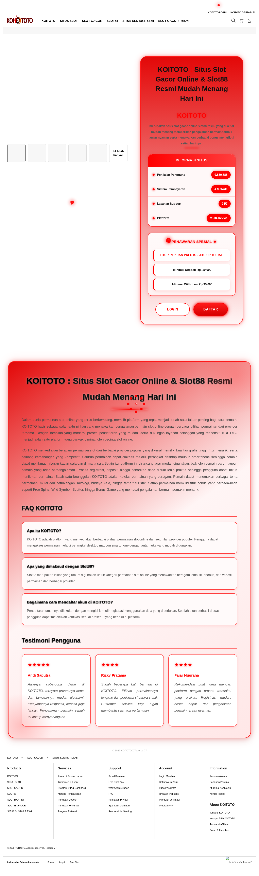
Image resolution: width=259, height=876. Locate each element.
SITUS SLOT (14, 782)
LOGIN (172, 309)
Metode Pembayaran (69, 793)
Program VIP (166, 805)
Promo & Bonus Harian (70, 776)
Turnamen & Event (68, 782)
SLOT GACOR (15, 788)
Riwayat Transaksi (169, 793)
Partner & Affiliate (219, 824)
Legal (62, 862)
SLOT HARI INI (15, 799)
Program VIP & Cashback (72, 788)
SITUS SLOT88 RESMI (19, 811)
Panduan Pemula (219, 782)
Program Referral (67, 811)
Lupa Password (167, 788)
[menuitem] (48, 21)
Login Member (167, 776)
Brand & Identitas (219, 830)
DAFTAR (210, 309)
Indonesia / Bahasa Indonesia (23, 862)
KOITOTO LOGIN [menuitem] (217, 12)
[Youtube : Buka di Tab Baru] (108, 859)
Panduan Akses (218, 776)
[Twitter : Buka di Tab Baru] (94, 859)
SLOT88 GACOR (16, 805)
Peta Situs (75, 862)
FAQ (110, 793)
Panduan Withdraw (68, 805)
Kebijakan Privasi (118, 799)
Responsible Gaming (120, 811)
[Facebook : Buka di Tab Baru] (87, 859)
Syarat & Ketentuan (119, 805)
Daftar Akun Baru (168, 782)
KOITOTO (12, 776)
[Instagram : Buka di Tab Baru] (101, 859)
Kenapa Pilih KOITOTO (222, 818)
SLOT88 (11, 793)
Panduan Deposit (67, 799)
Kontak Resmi (217, 793)
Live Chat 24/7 (116, 782)
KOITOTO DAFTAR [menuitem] (241, 12)
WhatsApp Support (118, 788)
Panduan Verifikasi (169, 799)
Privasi (51, 862)
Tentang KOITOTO (220, 812)
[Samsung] (20, 20)
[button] (241, 20)
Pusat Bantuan (116, 776)
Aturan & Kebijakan (220, 788)
